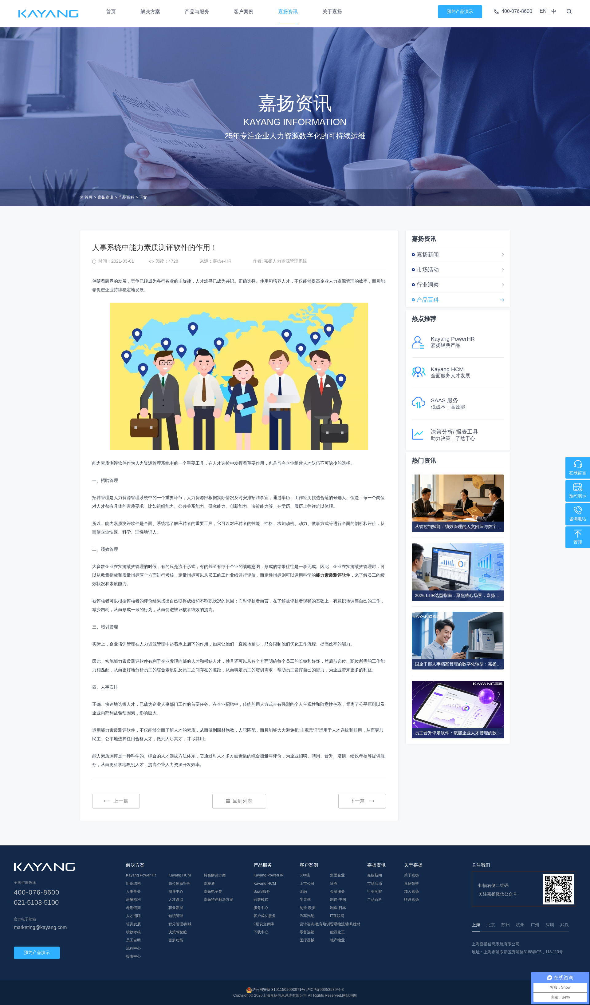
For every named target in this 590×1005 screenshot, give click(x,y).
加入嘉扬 (411, 891)
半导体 (305, 899)
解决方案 (150, 11)
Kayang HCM (179, 875)
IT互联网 (337, 916)
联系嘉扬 (411, 899)
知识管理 (175, 916)
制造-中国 (338, 899)
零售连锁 (307, 932)
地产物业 (337, 940)
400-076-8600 (517, 11)
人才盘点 (175, 899)
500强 (305, 875)
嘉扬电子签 (213, 891)
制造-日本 (338, 908)
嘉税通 (209, 883)
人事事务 (133, 891)
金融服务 (337, 891)
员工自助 (133, 940)
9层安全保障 (264, 924)
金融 (303, 891)
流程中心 (133, 948)
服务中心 (261, 908)
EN (543, 11)
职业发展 (175, 908)
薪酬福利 (133, 899)
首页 (111, 11)
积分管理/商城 (179, 924)
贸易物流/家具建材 (345, 924)
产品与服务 (197, 11)
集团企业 (337, 875)
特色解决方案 (215, 875)
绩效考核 (133, 932)
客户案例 (244, 11)
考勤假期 (133, 908)
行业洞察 (428, 285)
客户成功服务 (265, 916)
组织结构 (133, 883)
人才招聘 (133, 916)
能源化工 (337, 932)
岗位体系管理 (179, 883)
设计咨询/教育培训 (315, 924)
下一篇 (357, 801)
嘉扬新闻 (428, 255)
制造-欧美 (308, 908)
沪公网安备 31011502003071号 (278, 989)
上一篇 (120, 801)
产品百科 (126, 197)
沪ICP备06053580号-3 (325, 989)
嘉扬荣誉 (411, 883)
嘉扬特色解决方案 (218, 899)
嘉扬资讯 (288, 11)
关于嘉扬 (332, 11)
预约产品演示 (460, 11)
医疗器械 (307, 940)
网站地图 (349, 995)
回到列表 (242, 801)
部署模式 (261, 899)
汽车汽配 (307, 916)
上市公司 (307, 883)
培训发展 (133, 924)
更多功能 (175, 940)
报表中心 (133, 956)
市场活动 (428, 270)
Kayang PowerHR (141, 875)
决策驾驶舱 (177, 932)
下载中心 (261, 932)
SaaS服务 (262, 891)
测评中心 (175, 891)
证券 (333, 883)
